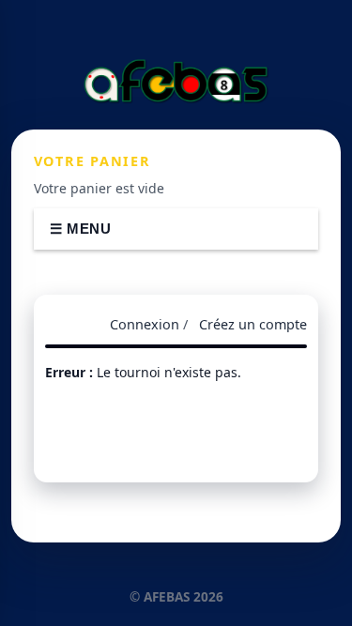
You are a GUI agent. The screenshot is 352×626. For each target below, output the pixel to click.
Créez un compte (253, 324)
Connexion (144, 324)
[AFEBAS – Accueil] (176, 80)
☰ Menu (81, 229)
